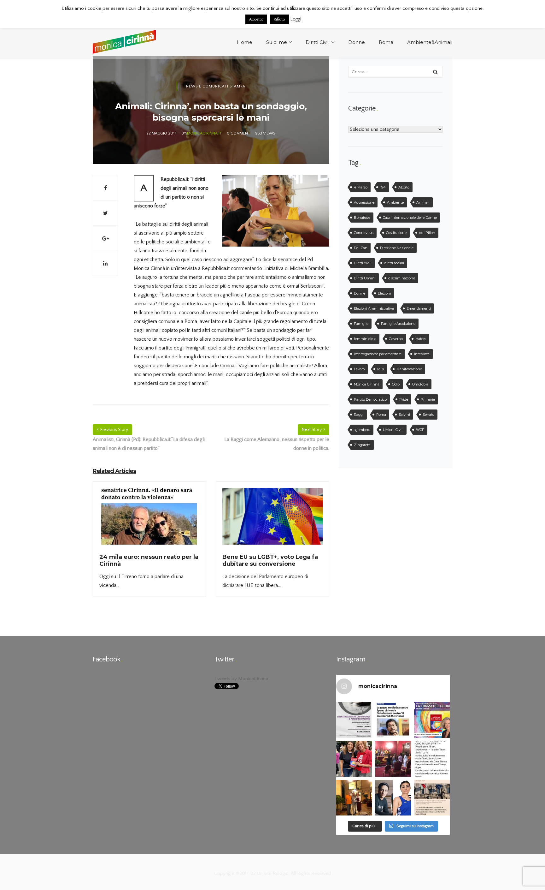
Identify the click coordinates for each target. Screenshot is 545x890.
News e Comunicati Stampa (215, 86)
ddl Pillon (427, 232)
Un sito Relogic (272, 873)
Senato (428, 414)
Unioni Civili (393, 429)
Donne (359, 293)
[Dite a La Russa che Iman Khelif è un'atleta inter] (393, 797)
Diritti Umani (365, 278)
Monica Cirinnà (366, 384)
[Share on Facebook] (105, 187)
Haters (420, 339)
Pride (403, 399)
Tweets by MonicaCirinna (241, 678)
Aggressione (364, 202)
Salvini (404, 414)
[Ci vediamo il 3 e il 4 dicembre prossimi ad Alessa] (354, 720)
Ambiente (395, 202)
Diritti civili (363, 263)
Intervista (422, 354)
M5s (380, 369)
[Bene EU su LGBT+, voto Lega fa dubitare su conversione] (272, 520)
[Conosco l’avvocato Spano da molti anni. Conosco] (393, 720)
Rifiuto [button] (279, 19)
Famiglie (361, 323)
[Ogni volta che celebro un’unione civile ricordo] (393, 759)
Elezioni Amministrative (374, 308)
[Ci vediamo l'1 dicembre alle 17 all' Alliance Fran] (432, 720)
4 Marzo (360, 187)
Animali (423, 202)
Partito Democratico (370, 399)
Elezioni (384, 293)
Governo (396, 339)
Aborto (403, 187)
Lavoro (359, 369)
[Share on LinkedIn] (105, 263)
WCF (420, 429)
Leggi (295, 19)
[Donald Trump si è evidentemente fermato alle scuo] (432, 759)
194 (383, 187)
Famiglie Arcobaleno (398, 323)
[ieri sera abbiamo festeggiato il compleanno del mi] (354, 797)
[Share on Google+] (105, 238)
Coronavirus (363, 232)
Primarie (428, 399)
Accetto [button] (256, 19)
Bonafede (362, 217)
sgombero (362, 429)
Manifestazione (409, 369)
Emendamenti (419, 308)
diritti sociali (394, 263)
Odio (396, 384)
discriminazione (401, 278)
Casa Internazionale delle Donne (410, 217)
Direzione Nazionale (396, 248)
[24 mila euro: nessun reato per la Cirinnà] (149, 520)
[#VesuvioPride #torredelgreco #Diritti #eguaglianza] (354, 759)
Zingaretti (362, 445)
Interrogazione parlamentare (377, 354)
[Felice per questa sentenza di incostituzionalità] (432, 797)
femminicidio (365, 339)
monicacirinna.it (204, 133)
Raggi (359, 414)
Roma (381, 414)
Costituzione (396, 232)
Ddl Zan (360, 248)
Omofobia (420, 384)
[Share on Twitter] (105, 212)
